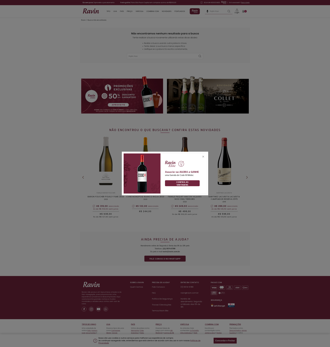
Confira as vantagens (182, 183)
